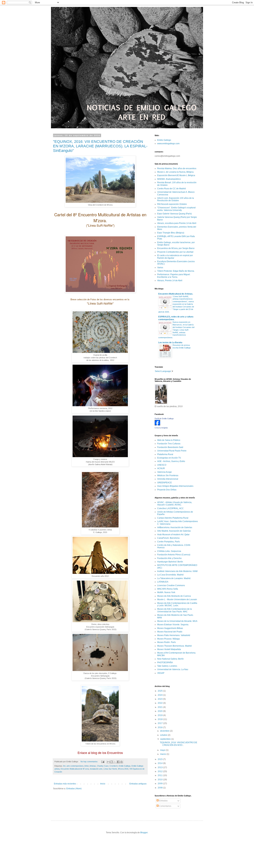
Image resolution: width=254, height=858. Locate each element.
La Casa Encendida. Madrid (170, 575)
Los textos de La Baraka (170, 342)
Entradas (163, 800)
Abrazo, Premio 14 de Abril (169, 280)
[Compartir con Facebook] (118, 762)
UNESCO (161, 465)
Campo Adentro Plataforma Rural (172, 518)
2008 (160, 787)
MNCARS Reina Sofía (167, 589)
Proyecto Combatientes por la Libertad (175, 252)
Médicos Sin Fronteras (167, 475)
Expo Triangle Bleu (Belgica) (170, 233)
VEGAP (160, 673)
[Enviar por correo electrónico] (108, 762)
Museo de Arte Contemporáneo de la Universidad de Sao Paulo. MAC (174, 610)
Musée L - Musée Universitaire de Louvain (177, 599)
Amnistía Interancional (167, 479)
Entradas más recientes (65, 784)
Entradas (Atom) (74, 788)
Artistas (93, 766)
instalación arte (96, 769)
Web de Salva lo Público (168, 440)
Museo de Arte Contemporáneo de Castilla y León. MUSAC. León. (177, 604)
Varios (160, 267)
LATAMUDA (162, 582)
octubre (164, 735)
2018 (160, 719)
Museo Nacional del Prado (169, 631)
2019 (160, 715)
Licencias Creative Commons (171, 585)
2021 (160, 707)
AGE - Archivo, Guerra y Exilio (171, 461)
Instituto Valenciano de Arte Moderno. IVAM (177, 571)
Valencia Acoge (164, 472)
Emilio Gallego (124, 766)
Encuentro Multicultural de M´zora (75, 769)
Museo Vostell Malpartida (169, 649)
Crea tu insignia (161, 428)
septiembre (165, 739)
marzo (163, 754)
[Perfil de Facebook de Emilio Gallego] (157, 425)
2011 (160, 775)
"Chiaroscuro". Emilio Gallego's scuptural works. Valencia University (176, 208)
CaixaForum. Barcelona (168, 538)
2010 (160, 779)
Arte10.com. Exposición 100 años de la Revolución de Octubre (175, 199)
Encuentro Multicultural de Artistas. (175, 294)
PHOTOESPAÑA (165, 662)
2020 (160, 711)
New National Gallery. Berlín (170, 659)
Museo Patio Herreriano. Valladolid (173, 635)
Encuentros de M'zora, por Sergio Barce (176, 248)
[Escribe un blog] (111, 762)
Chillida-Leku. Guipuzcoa (169, 551)
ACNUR (161, 468)
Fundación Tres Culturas (168, 443)
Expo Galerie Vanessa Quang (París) (174, 213)
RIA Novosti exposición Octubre (172, 204)
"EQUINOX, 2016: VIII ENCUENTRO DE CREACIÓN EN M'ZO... (178, 743)
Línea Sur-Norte (110, 769)
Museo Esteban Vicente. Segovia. (173, 624)
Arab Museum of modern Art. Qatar (173, 534)
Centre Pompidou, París (168, 541)
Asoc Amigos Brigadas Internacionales (175, 486)
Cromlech (114, 766)
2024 (160, 695)
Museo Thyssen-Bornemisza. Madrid (174, 646)
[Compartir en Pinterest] (121, 762)
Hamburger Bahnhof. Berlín (170, 562)
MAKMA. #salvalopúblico (169, 179)
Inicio (102, 784)
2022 (160, 703)
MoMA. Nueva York (166, 592)
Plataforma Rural (165, 454)
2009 (160, 783)
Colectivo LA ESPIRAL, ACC (170, 508)
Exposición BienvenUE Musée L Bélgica (176, 175)
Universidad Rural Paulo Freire (171, 451)
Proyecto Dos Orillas (166, 489)
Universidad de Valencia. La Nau (172, 669)
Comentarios (165, 806)
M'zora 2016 (123, 769)
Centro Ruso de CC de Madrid (171, 188)
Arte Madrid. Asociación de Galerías (174, 531)
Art (64, 766)
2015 (160, 759)
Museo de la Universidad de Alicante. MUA (177, 621)
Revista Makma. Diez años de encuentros (176, 168)
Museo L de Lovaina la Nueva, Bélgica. (175, 172)
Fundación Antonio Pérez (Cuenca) (173, 554)
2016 (160, 727)
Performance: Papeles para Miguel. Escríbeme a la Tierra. (173, 275)
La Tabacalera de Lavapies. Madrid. (174, 578)
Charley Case (103, 766)
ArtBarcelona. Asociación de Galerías (174, 527)
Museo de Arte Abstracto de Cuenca (174, 596)
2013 (160, 767)
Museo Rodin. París (166, 642)
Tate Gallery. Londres (167, 666)
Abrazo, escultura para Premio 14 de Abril (176, 223)
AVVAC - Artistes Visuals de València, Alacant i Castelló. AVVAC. (174, 503)
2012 (160, 771)
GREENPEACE (164, 482)
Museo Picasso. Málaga (168, 639)
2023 (160, 699)
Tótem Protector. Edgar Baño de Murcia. (176, 271)
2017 (160, 723)
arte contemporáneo (75, 766)
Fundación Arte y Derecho (169, 558)
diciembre (165, 731)
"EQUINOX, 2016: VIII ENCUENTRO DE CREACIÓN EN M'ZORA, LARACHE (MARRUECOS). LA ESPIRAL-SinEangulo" (100, 146)
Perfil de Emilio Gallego (164, 418)
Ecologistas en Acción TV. (169, 458)
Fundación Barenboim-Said (170, 447)
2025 (160, 691)
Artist (86, 766)
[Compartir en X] (115, 762)
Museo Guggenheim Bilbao (170, 628)
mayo (163, 750)
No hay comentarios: (89, 762)
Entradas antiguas (138, 784)
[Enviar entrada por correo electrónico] (102, 762)
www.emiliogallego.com (168, 143)
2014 (160, 763)
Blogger (144, 832)
